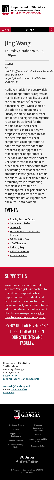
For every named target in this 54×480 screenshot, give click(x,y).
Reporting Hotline (38, 446)
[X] (21, 461)
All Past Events (18, 255)
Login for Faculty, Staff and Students (21, 379)
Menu (6, 30)
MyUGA (16, 429)
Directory (38, 425)
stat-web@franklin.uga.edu (17, 386)
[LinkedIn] (36, 461)
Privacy (38, 435)
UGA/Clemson (18, 243)
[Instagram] (25, 461)
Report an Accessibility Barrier (38, 440)
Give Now (30, 30)
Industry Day (17, 247)
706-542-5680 (19, 389)
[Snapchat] (29, 461)
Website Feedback (16, 440)
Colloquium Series (20, 223)
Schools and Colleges (16, 425)
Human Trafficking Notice (15, 446)
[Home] (27, 13)
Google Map (9, 392)
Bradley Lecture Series (22, 219)
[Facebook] (17, 461)
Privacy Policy (10, 375)
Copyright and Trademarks (15, 435)
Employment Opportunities (38, 429)
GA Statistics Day (19, 239)
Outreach (15, 227)
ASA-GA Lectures (19, 251)
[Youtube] (32, 461)
